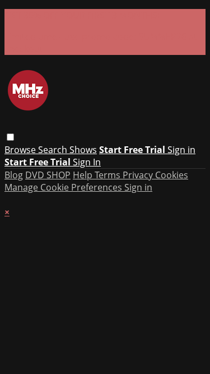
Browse (21, 150)
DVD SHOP (48, 175)
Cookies (171, 175)
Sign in (181, 150)
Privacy (139, 175)
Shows (83, 150)
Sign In (87, 162)
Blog (13, 175)
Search (53, 150)
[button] (10, 137)
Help (84, 175)
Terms (109, 175)
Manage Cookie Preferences (64, 187)
